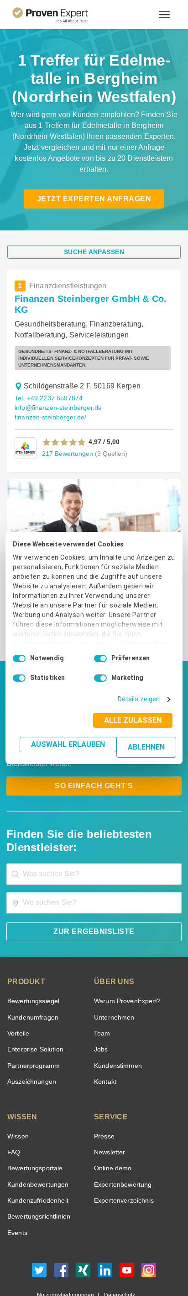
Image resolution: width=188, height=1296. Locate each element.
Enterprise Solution (33, 1008)
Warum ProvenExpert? (125, 959)
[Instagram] (148, 1230)
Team (101, 991)
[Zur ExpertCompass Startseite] (61, 14)
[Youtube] (127, 1230)
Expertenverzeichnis (122, 1158)
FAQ (12, 1110)
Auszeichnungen (29, 1040)
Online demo (111, 1127)
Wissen (17, 1094)
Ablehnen (147, 747)
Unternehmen (113, 975)
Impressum (116, 1261)
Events (17, 1191)
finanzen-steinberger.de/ (49, 388)
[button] (64, 413)
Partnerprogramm (32, 1024)
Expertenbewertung (121, 1142)
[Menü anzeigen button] (164, 15)
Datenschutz (117, 1253)
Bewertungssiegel (32, 959)
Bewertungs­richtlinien (38, 1175)
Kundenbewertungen (36, 1142)
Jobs (100, 1008)
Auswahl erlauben (71, 744)
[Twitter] (39, 1230)
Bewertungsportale (34, 1127)
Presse (103, 1094)
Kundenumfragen (31, 975)
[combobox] (94, 832)
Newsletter (109, 1110)
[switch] (100, 658)
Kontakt (105, 1040)
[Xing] (83, 1230)
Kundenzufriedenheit (36, 1158)
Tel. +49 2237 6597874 (47, 369)
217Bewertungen (66, 424)
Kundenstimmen (117, 1024)
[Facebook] (61, 1230)
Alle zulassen (136, 720)
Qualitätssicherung (72, 1261)
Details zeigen (141, 699)
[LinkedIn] (105, 1230)
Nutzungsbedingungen (69, 1253)
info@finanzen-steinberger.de (56, 379)
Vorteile (17, 991)
